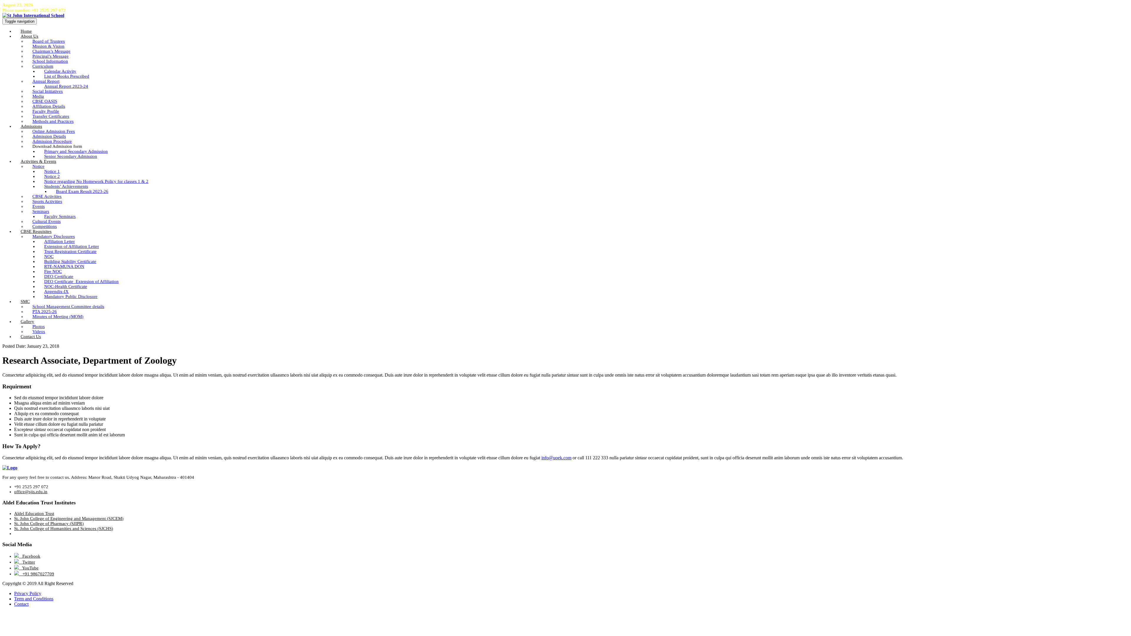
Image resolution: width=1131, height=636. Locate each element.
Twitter (27, 562)
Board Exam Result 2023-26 (82, 191)
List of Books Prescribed (66, 76)
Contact (21, 604)
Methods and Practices (53, 121)
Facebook (29, 556)
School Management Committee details (68, 306)
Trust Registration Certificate (70, 251)
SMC (25, 301)
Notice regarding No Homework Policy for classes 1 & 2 (96, 181)
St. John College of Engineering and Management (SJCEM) (68, 518)
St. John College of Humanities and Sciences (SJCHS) (63, 528)
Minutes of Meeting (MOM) (57, 316)
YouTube (29, 568)
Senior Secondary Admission (70, 156)
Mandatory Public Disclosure (70, 296)
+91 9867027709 (36, 574)
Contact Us (31, 336)
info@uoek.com (556, 457)
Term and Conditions (33, 598)
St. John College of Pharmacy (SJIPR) (49, 523)
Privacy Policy (27, 593)
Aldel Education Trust (34, 513)
